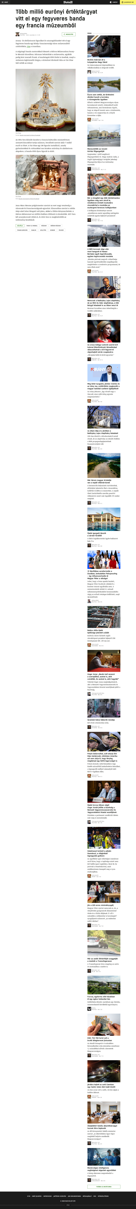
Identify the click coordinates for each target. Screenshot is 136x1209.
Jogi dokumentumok (74, 1196)
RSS (95, 1196)
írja (28, 46)
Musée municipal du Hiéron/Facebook (30, 135)
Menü (6, 2)
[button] (20, 225)
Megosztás (69, 34)
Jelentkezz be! (129, 2)
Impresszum (47, 1196)
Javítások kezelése (59, 1196)
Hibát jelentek (37, 1196)
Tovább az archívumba (103, 1186)
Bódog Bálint (23, 33)
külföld (22, 35)
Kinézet (115, 2)
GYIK (28, 1196)
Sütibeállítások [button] (103, 1196)
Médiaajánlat (87, 1196)
